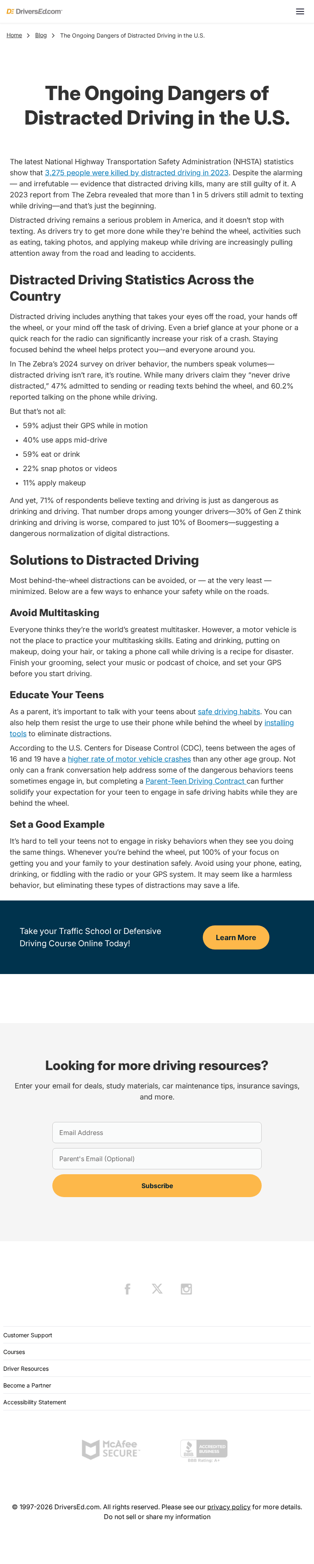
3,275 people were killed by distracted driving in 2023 (137, 172)
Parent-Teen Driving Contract (196, 781)
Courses (14, 1351)
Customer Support (27, 1335)
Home (14, 34)
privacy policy (229, 1507)
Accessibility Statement (34, 1402)
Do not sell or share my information (157, 1517)
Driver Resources (26, 1368)
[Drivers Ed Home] (35, 11)
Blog (41, 34)
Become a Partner (27, 1385)
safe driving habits (229, 711)
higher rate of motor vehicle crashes (129, 759)
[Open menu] (300, 11)
